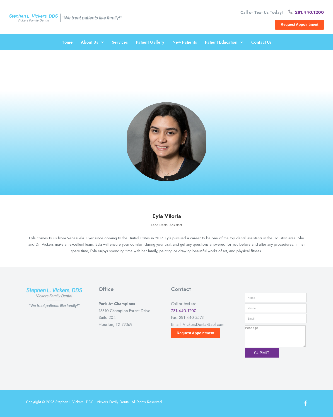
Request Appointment (299, 24)
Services (120, 42)
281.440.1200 (309, 12)
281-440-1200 (183, 311)
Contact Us (261, 42)
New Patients (184, 42)
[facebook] (305, 403)
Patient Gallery (150, 42)
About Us (89, 42)
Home (67, 42)
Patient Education (221, 42)
